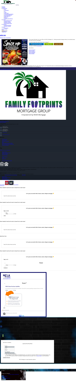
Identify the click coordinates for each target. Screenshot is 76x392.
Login (3, 157)
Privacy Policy (4, 151)
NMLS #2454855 (5, 153)
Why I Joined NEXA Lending (7, 160)
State (6, 212)
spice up (3, 35)
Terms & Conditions (5, 145)
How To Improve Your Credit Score (8, 144)
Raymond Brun (39, 45)
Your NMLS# (7, 351)
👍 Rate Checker (58, 44)
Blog (3, 142)
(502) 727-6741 (5, 132)
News (4, 37)
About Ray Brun (5, 154)
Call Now (17, 4)
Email (6, 347)
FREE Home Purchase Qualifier (7, 143)
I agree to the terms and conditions (10, 353)
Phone (6, 349)
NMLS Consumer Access (6, 152)
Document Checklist (5, 141)
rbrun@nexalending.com (6, 134)
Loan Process (4, 140)
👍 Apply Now (49, 44)
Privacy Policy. (39, 355)
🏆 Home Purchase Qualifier (36, 44)
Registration (4, 158)
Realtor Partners (4, 156)
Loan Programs (4, 139)
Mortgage (1, 37)
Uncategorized (8, 37)
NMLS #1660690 (3, 122)
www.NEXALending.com (4, 121)
